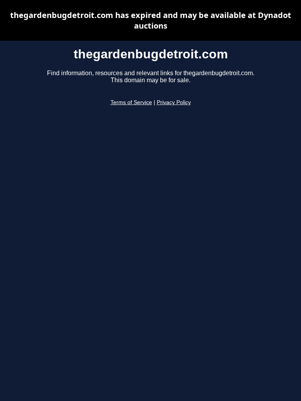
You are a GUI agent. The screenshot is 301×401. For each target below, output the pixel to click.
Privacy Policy (174, 102)
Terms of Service (131, 102)
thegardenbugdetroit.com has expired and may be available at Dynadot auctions (150, 20)
